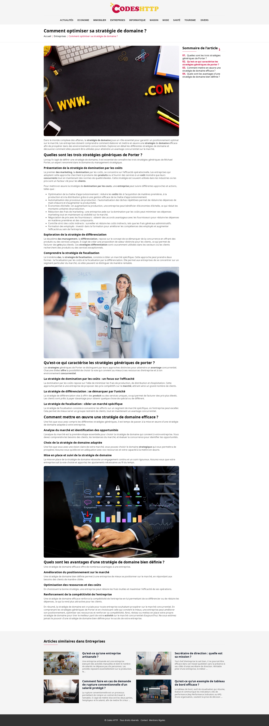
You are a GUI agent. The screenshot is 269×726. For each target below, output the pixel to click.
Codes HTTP (112, 720)
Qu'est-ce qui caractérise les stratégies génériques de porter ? (200, 63)
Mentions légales (157, 720)
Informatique (137, 20)
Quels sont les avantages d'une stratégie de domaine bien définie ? (201, 75)
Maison (154, 20)
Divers (204, 20)
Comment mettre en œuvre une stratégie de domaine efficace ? (201, 69)
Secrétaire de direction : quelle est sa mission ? (198, 655)
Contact (144, 720)
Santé (176, 20)
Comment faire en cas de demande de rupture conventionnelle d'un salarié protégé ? (106, 684)
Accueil (47, 36)
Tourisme (190, 20)
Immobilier (99, 20)
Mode (166, 20)
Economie (83, 20)
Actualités (66, 20)
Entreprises (117, 20)
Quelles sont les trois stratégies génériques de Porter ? (201, 57)
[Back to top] (261, 718)
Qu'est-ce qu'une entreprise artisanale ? (101, 655)
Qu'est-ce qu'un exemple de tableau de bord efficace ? (200, 682)
